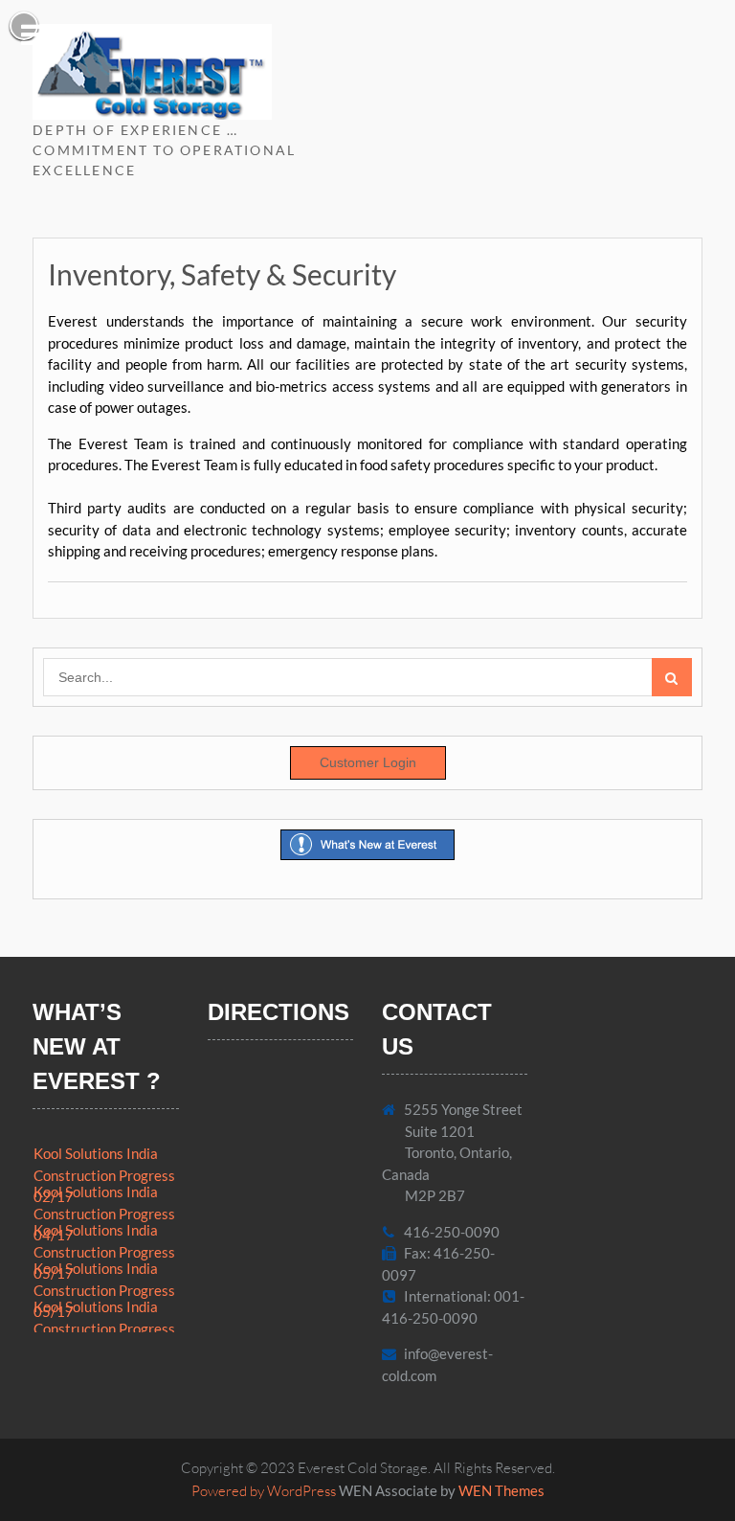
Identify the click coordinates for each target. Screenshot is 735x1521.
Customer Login (368, 762)
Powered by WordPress (263, 1491)
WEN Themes (501, 1490)
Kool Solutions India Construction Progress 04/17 (104, 1213)
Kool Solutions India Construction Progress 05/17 (104, 1251)
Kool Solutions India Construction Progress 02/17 (104, 1175)
